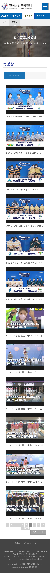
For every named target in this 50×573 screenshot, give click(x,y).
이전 (34, 532)
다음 (42, 532)
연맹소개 (18, 543)
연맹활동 (28, 16)
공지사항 (40, 16)
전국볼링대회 (14, 76)
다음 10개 (25, 528)
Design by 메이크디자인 (29, 567)
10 (43, 525)
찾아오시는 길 (29, 543)
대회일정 (16, 16)
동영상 (15, 22)
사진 (4, 22)
